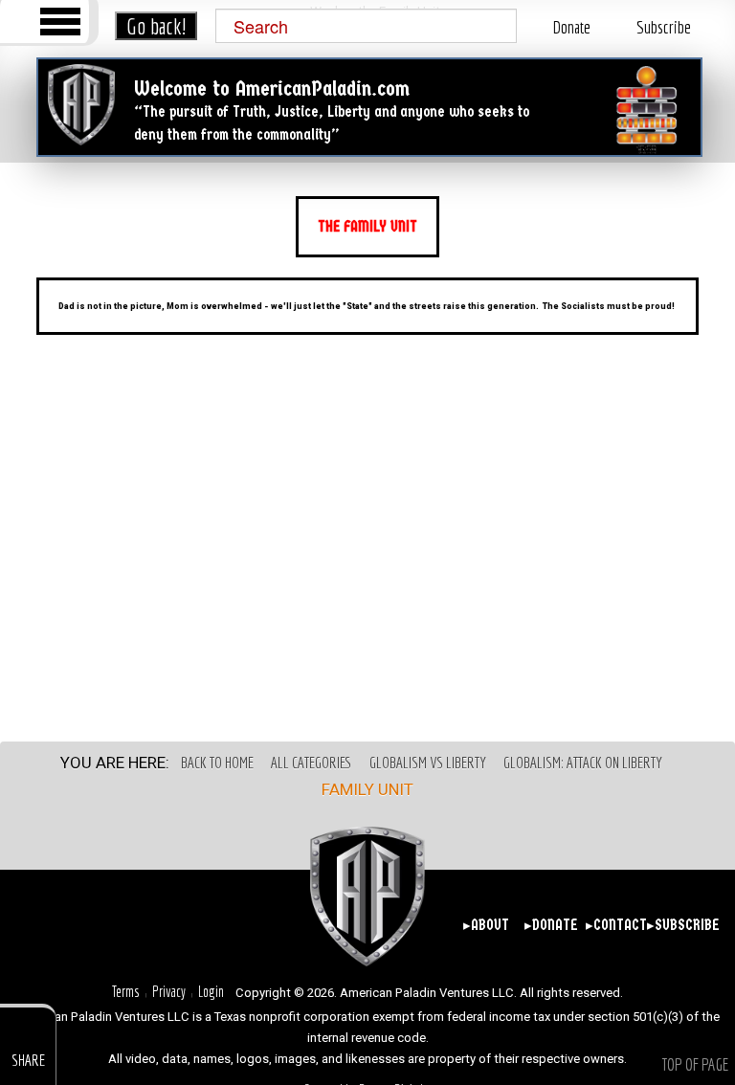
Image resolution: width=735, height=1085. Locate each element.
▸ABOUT (486, 925)
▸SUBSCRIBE (675, 925)
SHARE (28, 1060)
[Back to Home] (81, 104)
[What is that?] (646, 110)
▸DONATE (551, 925)
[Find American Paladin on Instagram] (179, 923)
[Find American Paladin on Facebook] (108, 923)
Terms (126, 991)
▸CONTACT (614, 925)
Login (211, 991)
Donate (571, 26)
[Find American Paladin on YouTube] (215, 923)
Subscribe (663, 26)
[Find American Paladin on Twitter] (144, 923)
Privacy (169, 991)
